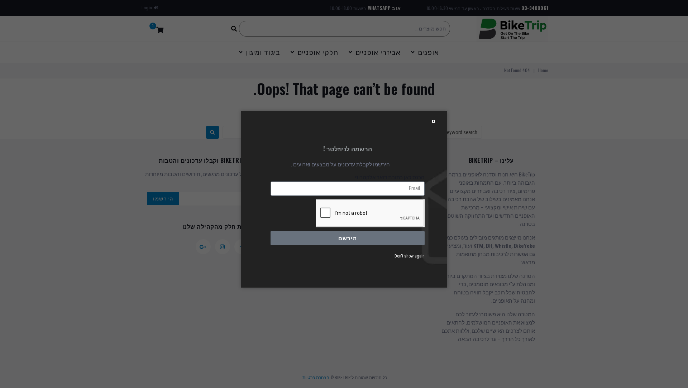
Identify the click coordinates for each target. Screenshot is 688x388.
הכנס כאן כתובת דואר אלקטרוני (390, 177)
